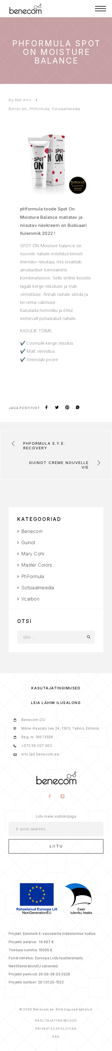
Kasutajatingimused (55, 688)
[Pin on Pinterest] (67, 407)
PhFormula (39, 108)
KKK (56, 1036)
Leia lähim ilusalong (56, 703)
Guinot (28, 542)
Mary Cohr (33, 554)
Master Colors (36, 565)
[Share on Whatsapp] (77, 407)
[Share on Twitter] (57, 407)
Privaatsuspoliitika (56, 1028)
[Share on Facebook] (46, 407)
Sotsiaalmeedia (66, 108)
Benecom (18, 108)
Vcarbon (30, 599)
